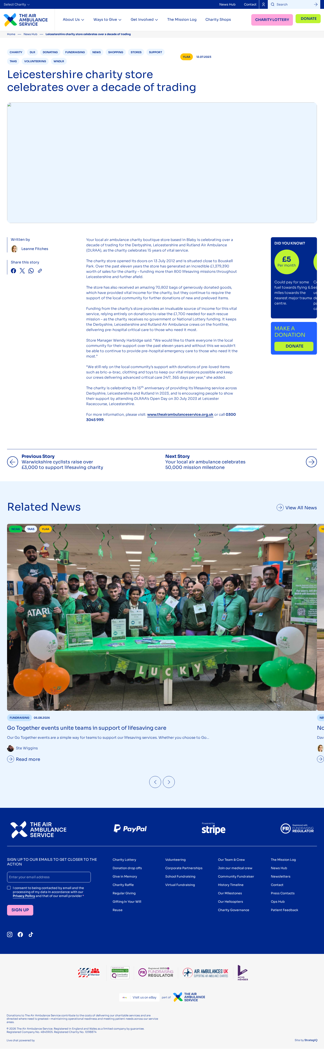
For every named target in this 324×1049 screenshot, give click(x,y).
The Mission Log (182, 19)
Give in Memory (125, 876)
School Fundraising (180, 876)
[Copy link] (40, 271)
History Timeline (231, 885)
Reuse (118, 910)
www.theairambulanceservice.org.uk (180, 414)
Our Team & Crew (231, 860)
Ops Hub (278, 902)
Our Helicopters (230, 902)
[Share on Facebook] (13, 271)
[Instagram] (9, 934)
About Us (71, 19)
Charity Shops (218, 19)
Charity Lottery (272, 19)
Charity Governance (233, 910)
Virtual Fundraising (180, 885)
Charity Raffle (123, 885)
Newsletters (280, 876)
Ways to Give (105, 19)
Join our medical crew (235, 868)
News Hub (227, 4)
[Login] (263, 4)
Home (11, 34)
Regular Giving (124, 893)
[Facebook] (20, 934)
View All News (301, 508)
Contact (250, 4)
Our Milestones (230, 893)
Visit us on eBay (144, 997)
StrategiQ (310, 1040)
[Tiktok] (31, 934)
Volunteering (175, 860)
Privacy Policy (24, 896)
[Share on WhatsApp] (31, 271)
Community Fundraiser (236, 876)
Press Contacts (283, 893)
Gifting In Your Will (127, 902)
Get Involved (142, 19)
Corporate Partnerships (184, 868)
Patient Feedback (284, 910)
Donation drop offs (127, 868)
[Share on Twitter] (22, 271)
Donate (309, 18)
